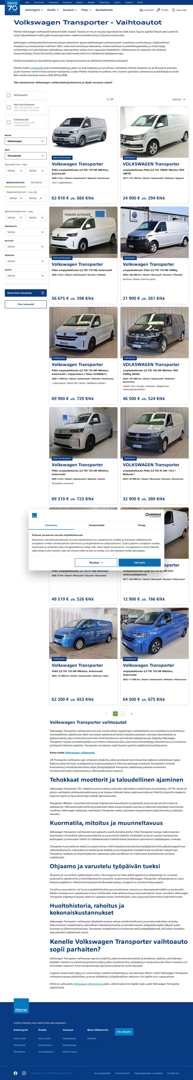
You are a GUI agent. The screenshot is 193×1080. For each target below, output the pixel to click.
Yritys (84, 10)
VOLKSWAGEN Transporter (151, 164)
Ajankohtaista (104, 10)
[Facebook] (15, 1073)
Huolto (51, 10)
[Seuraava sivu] (131, 714)
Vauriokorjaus (45, 1045)
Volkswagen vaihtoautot (80, 752)
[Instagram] (24, 1073)
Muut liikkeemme (97, 1030)
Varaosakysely (69, 1038)
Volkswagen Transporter (77, 164)
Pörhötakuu (19, 1052)
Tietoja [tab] (141, 525)
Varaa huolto (44, 1038)
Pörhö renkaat (70, 1052)
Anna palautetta (102, 1073)
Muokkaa (94, 562)
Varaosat (68, 10)
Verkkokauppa (69, 1045)
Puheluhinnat (122, 1073)
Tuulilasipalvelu (46, 1052)
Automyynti (32, 10)
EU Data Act (173, 1073)
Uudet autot (20, 1038)
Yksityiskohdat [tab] (96, 525)
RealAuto (91, 1038)
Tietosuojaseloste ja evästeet (148, 1073)
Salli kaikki (139, 562)
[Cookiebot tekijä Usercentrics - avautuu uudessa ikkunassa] (148, 515)
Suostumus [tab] (51, 525)
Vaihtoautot (19, 1045)
